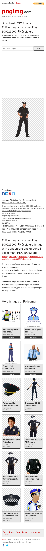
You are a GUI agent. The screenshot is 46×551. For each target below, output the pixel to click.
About (5, 532)
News (18, 532)
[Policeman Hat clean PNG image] (11, 389)
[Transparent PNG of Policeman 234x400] (33, 389)
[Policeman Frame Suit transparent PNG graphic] (11, 463)
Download (11, 337)
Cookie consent (34, 532)
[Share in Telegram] (6, 193)
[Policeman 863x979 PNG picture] (11, 426)
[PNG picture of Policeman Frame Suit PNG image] (33, 463)
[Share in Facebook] (3, 193)
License (11, 532)
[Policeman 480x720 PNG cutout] (33, 426)
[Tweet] (13, 193)
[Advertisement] (23, 75)
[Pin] (10, 193)
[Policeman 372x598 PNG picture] (34, 500)
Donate (24, 532)
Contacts (6, 534)
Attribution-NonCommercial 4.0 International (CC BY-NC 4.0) (19, 201)
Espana (18, 3)
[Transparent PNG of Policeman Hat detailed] (11, 500)
